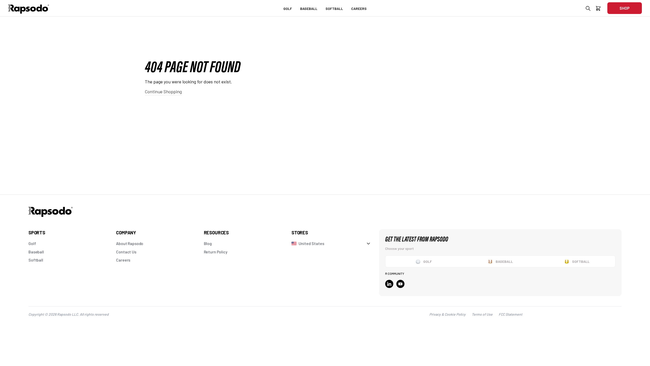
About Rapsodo (129, 243)
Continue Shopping (163, 91)
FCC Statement (510, 314)
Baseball (36, 251)
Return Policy (216, 251)
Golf (32, 243)
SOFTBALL (334, 8)
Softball (35, 259)
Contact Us (126, 251)
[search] (588, 9)
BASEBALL (308, 8)
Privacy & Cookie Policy (447, 314)
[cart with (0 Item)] (598, 9)
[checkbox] (423, 261)
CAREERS (359, 8)
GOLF (287, 8)
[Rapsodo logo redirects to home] (28, 8)
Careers (123, 259)
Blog (208, 243)
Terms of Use (482, 314)
